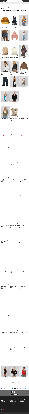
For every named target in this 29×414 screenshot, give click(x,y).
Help (1, 399)
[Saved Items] (26, 1)
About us (11, 399)
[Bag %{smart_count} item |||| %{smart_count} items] (28, 1)
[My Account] (24, 1)
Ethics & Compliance (3, 407)
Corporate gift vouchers (22, 401)
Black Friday (21, 402)
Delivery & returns (3, 401)
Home (1, 5)
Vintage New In (16, 7)
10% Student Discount (3, 403)
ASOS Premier (2, 402)
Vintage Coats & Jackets (22, 7)
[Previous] (12, 7)
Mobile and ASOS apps (22, 399)
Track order (2, 400)
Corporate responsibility (13, 401)
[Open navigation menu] (1, 1)
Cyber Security (12, 403)
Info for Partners (21, 403)
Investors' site (11, 402)
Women (4, 5)
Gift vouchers (21, 400)
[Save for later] (9, 25)
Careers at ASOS (12, 400)
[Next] (27, 7)
